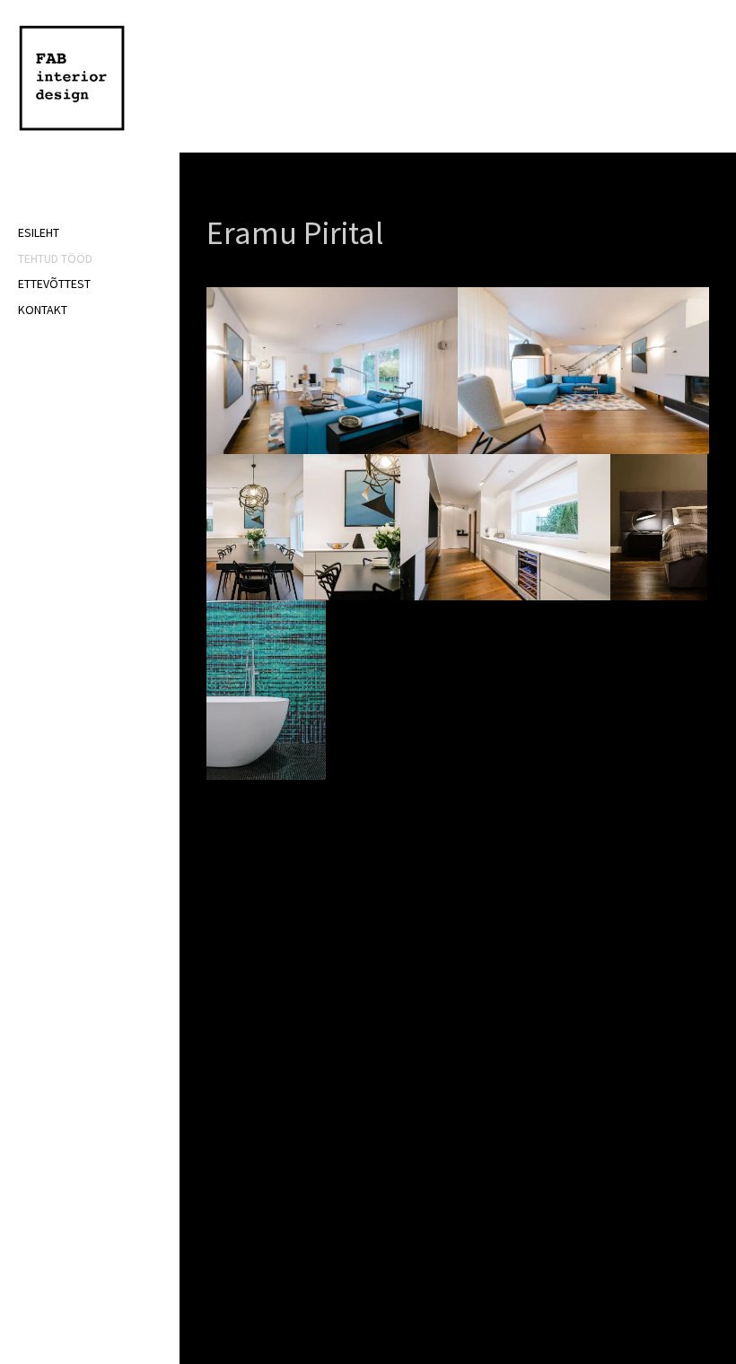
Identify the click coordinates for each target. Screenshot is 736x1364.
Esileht (38, 232)
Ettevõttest (54, 283)
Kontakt (42, 310)
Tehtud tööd (55, 258)
